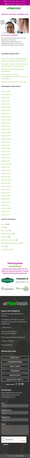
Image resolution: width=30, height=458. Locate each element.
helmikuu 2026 (5, 91)
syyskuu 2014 (5, 215)
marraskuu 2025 (6, 94)
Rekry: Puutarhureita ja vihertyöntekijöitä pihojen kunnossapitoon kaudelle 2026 (14, 60)
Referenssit (4, 237)
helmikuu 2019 (5, 196)
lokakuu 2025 (5, 98)
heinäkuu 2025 (5, 107)
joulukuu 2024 (5, 110)
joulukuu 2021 (5, 151)
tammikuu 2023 (6, 132)
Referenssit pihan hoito (8, 240)
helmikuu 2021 (5, 161)
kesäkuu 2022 (5, 142)
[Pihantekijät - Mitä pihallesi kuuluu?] (13, 8)
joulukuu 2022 (5, 136)
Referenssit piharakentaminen (10, 243)
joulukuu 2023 (5, 123)
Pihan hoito (4, 230)
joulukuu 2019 (5, 183)
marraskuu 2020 (6, 164)
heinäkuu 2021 (5, 158)
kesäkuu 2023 (5, 126)
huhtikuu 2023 (5, 129)
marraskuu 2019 (6, 186)
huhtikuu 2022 (5, 145)
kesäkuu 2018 (5, 199)
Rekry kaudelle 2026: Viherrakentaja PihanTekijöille (12, 70)
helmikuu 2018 (5, 202)
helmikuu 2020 (5, 177)
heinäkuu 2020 (5, 170)
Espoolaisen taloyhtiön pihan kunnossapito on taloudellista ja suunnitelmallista (14, 65)
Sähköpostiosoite (6, 410)
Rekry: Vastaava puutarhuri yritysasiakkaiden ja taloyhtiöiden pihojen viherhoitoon (14, 77)
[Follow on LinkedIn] (22, 384)
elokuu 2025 (5, 104)
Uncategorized (5, 249)
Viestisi (3, 424)
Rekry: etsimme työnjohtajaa (9, 35)
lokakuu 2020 (5, 167)
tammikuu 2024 (6, 120)
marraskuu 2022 (6, 139)
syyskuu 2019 (5, 189)
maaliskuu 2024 (6, 117)
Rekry (3, 246)
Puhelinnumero (5, 417)
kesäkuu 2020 (5, 173)
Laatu (3, 227)
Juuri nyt (3, 224)
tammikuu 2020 (6, 180)
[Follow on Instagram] (19, 384)
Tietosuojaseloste (6, 345)
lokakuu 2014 (5, 211)
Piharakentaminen (7, 234)
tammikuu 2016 (6, 208)
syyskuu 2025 (5, 101)
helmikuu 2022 (5, 148)
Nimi (2, 403)
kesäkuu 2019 (5, 192)
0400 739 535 (7, 328)
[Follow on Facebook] (16, 384)
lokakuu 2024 (5, 113)
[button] (27, 8)
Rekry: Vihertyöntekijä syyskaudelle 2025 (13, 82)
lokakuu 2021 (5, 155)
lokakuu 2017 (5, 205)
